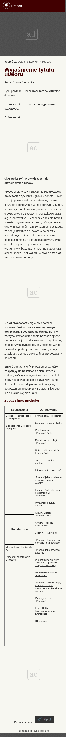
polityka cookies (39, 730)
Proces (16, 6)
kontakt (22, 730)
